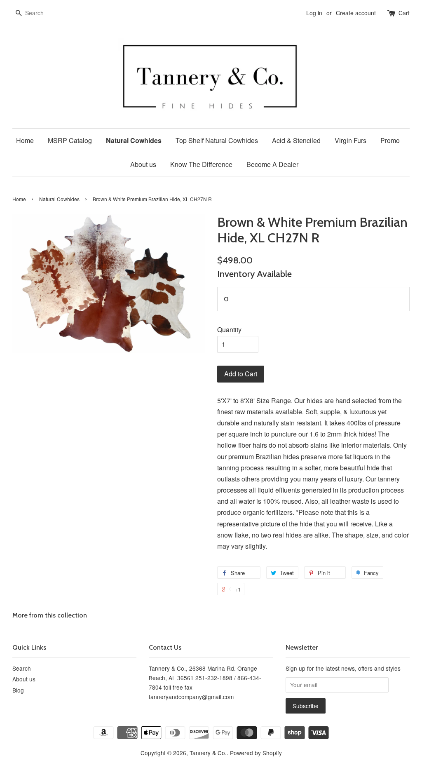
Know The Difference (201, 164)
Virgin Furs (350, 140)
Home (25, 140)
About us (143, 164)
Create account (356, 13)
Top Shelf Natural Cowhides (217, 140)
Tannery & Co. (208, 753)
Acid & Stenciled (296, 140)
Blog (18, 690)
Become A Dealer (272, 164)
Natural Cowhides (134, 140)
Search (21, 668)
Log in (314, 13)
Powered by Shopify (256, 753)
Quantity (229, 329)
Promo (390, 140)
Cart (404, 13)
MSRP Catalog (70, 140)
